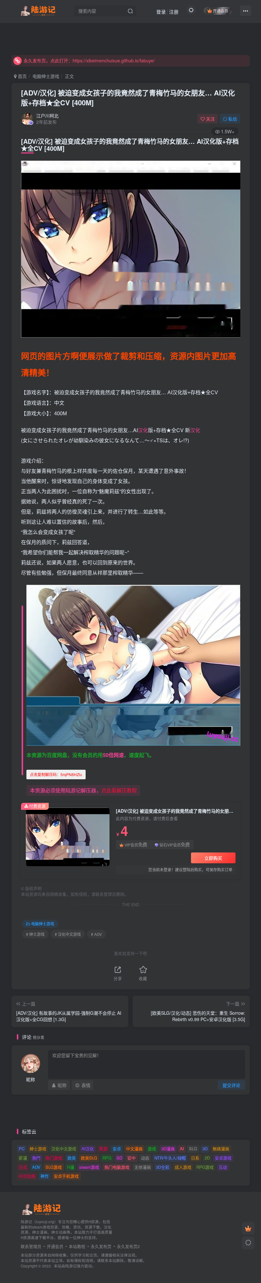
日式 (23, 1167)
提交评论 (231, 1085)
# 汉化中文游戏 (68, 934)
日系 (195, 1158)
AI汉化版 (27, 1176)
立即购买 (213, 858)
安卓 (117, 1149)
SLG (193, 1149)
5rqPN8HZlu (56, 774)
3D (205, 1149)
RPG (106, 1158)
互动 (223, 1167)
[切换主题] (248, 1243)
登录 (161, 11)
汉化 (143, 430)
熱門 (36, 1158)
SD (119, 1158)
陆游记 (71, 1265)
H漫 (70, 1167)
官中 (131, 1158)
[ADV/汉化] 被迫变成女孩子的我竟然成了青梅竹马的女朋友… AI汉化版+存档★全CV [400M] (128, 98)
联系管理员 (31, 1246)
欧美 (71, 1158)
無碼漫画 (221, 1149)
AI (182, 1149)
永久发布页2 (128, 1246)
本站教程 (77, 1246)
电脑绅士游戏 (45, 76)
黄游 (103, 1149)
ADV (36, 1167)
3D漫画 (168, 1149)
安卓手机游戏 (66, 1176)
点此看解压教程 (119, 790)
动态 (145, 1158)
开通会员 (220, 10)
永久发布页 (101, 1246)
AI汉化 (87, 1149)
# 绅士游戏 (35, 934)
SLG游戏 (54, 1167)
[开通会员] (248, 1228)
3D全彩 (162, 1167)
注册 (174, 11)
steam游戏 (89, 1167)
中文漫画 (134, 1149)
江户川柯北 (47, 115)
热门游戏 (54, 1158)
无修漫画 (142, 1167)
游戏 (152, 1149)
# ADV (96, 934)
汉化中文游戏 (63, 1149)
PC (22, 1149)
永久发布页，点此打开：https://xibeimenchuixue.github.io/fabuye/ (89, 60)
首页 (22, 76)
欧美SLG (89, 1158)
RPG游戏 (205, 1167)
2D (207, 1158)
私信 (232, 119)
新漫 (23, 1158)
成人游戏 (183, 1167)
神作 (44, 1176)
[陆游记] (38, 10)
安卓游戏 (223, 1158)
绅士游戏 (38, 1149)
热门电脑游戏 (116, 1167)
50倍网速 (113, 755)
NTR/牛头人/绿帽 (170, 1158)
